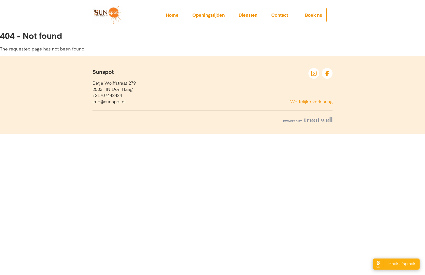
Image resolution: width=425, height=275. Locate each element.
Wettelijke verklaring (311, 101)
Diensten (248, 15)
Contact (279, 15)
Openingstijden (208, 15)
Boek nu (313, 15)
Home (172, 15)
